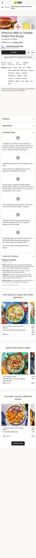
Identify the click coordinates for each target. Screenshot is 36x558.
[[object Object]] (28, 52)
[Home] (2, 7)
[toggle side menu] (2, 2)
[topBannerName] (18, 13)
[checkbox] (2, 42)
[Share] (33, 52)
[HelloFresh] (18, 2)
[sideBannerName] (18, 103)
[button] (18, 125)
